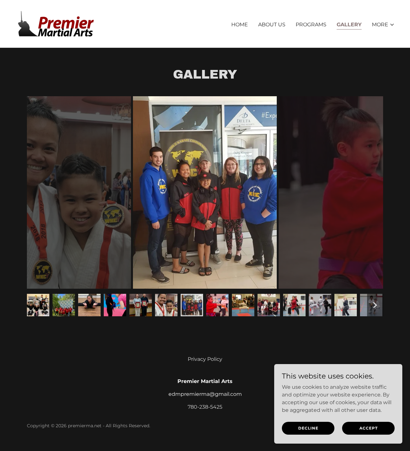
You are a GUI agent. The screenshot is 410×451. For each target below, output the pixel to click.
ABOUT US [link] (271, 24)
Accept (368, 428)
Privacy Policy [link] (205, 359)
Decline (308, 428)
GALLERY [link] (349, 24)
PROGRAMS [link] (311, 24)
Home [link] (239, 24)
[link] (56, 23)
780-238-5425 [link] (205, 407)
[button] (383, 25)
